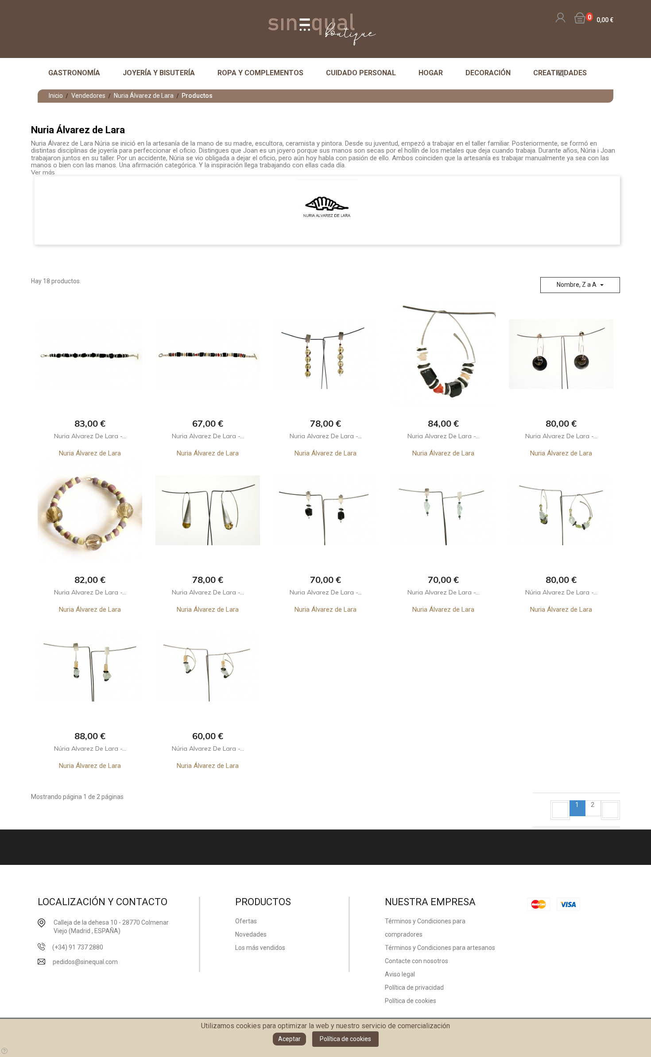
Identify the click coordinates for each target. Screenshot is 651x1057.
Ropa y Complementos (260, 73)
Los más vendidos (260, 947)
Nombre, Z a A (577, 284)
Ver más (43, 172)
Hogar (430, 73)
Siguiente (610, 810)
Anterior (560, 810)
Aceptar (289, 1038)
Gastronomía (74, 73)
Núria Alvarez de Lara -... (561, 592)
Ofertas (246, 921)
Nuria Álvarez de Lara (90, 453)
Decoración (488, 73)
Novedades (251, 934)
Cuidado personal (361, 73)
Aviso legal (400, 974)
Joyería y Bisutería (159, 73)
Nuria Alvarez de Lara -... (90, 436)
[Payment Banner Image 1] (541, 903)
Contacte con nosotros (416, 960)
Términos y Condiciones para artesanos (440, 947)
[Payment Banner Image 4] (571, 903)
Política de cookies (345, 1038)
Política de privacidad (414, 987)
